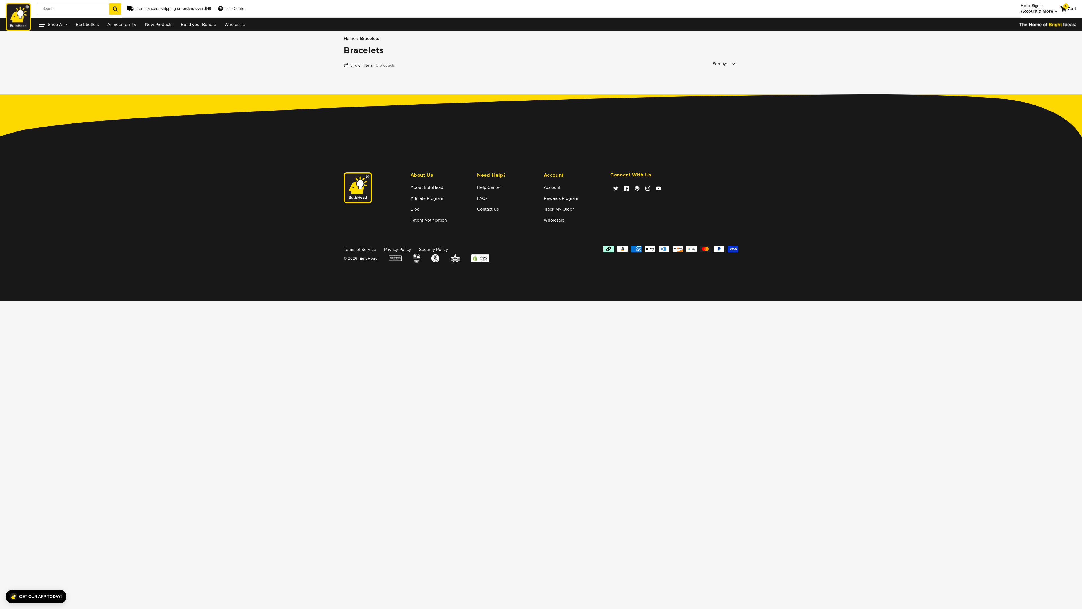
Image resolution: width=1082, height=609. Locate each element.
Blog (415, 209)
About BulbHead (427, 187)
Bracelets (369, 38)
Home (350, 38)
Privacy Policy (397, 249)
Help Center (235, 9)
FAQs (482, 198)
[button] (53, 24)
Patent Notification (429, 220)
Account (552, 187)
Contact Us (488, 209)
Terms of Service (360, 249)
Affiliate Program (427, 198)
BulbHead (369, 258)
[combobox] (79, 9)
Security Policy (433, 249)
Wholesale (554, 220)
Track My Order (559, 209)
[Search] (115, 9)
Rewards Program (561, 198)
